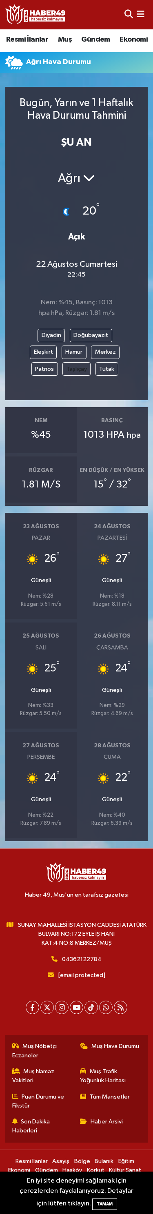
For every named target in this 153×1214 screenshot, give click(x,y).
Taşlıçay (77, 369)
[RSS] (120, 1007)
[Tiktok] (91, 1007)
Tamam (105, 1204)
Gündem (95, 39)
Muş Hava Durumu (115, 1046)
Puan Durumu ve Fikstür (38, 1101)
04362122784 (82, 959)
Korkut (95, 1170)
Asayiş (60, 1161)
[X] (47, 1007)
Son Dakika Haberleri (31, 1126)
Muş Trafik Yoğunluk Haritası (103, 1075)
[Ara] (128, 14)
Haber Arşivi (107, 1122)
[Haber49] (36, 14)
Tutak (106, 369)
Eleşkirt (43, 352)
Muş (65, 39)
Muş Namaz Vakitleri (33, 1075)
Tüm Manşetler (110, 1097)
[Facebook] (32, 1007)
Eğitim (126, 1161)
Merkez (105, 352)
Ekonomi (134, 39)
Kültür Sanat (125, 1170)
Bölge (82, 1161)
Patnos (44, 369)
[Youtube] (76, 1007)
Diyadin (51, 335)
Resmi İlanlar (27, 39)
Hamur (73, 352)
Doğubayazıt (90, 335)
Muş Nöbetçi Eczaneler (34, 1050)
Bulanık (104, 1161)
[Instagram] (62, 1007)
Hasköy (72, 1170)
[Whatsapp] (106, 1007)
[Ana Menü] (140, 14)
